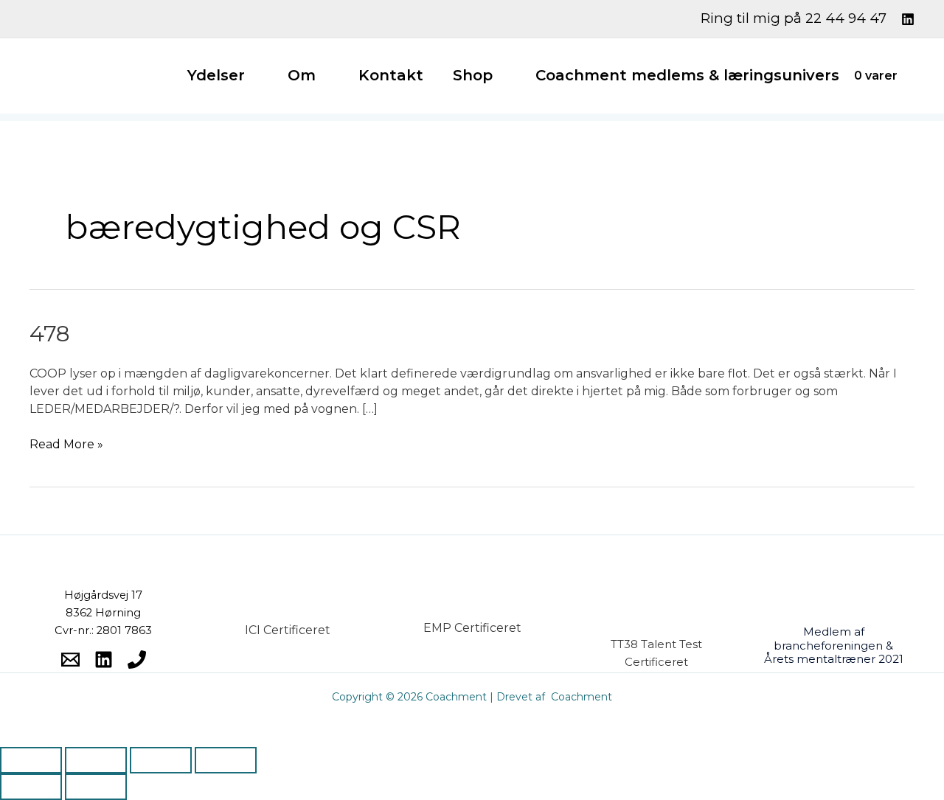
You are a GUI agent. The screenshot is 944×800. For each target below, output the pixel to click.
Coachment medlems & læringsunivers (687, 75)
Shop (473, 75)
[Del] (161, 760)
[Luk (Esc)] (226, 760)
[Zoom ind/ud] (31, 760)
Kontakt (390, 75)
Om (302, 75)
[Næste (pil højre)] (96, 786)
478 (50, 333)
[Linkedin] (907, 19)
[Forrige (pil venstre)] (31, 786)
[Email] (70, 659)
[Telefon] (137, 659)
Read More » (66, 443)
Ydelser (216, 75)
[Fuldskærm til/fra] (96, 760)
